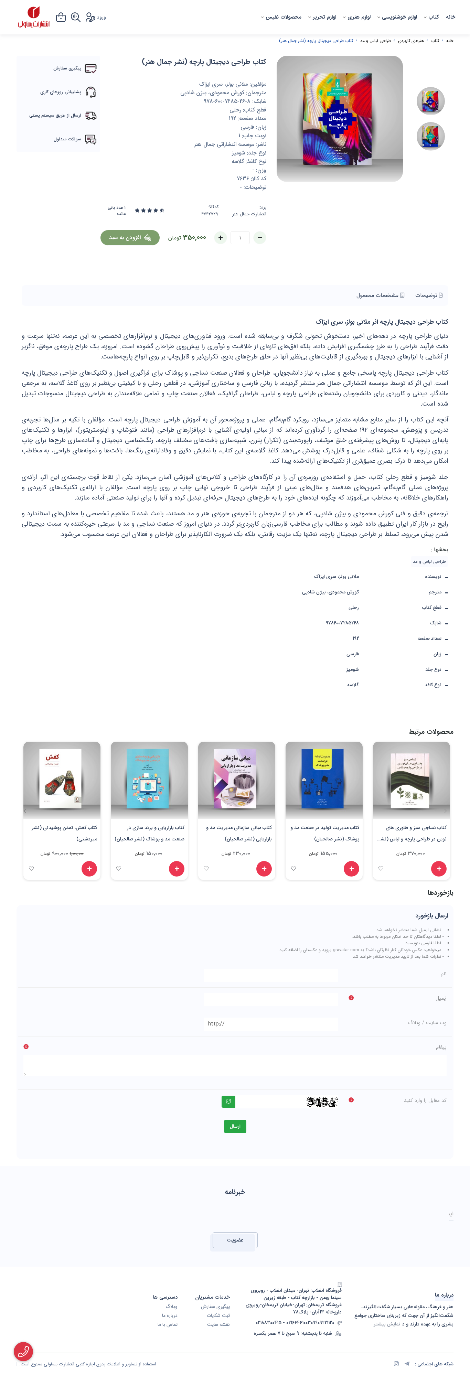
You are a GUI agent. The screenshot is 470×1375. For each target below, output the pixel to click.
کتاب (433, 17)
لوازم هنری (359, 17)
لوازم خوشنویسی (399, 17)
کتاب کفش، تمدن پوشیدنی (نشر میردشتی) (64, 833)
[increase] (220, 237)
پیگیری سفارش (215, 1306)
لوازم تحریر (324, 17)
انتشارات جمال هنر (249, 214)
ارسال (235, 1126)
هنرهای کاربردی (411, 40)
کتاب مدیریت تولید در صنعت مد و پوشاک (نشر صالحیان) (324, 833)
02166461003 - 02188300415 (283, 1322)
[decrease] (259, 237)
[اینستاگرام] (396, 1364)
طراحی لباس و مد (375, 40)
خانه (450, 17)
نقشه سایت (218, 1324)
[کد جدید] (228, 1102)
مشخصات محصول (378, 295)
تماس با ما (168, 1324)
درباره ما (170, 1315)
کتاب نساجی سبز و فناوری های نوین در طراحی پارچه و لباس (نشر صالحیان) (412, 835)
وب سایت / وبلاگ (427, 1023)
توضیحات (427, 295)
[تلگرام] (407, 1364)
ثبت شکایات (218, 1315)
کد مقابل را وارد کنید (425, 1100)
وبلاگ (171, 1306)
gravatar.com (346, 950)
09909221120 (322, 1322)
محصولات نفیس (283, 17)
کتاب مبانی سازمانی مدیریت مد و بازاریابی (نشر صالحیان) (239, 833)
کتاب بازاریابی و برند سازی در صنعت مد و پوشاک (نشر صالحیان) (149, 833)
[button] (24, 810)
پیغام (441, 1047)
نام (444, 974)
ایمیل (441, 998)
